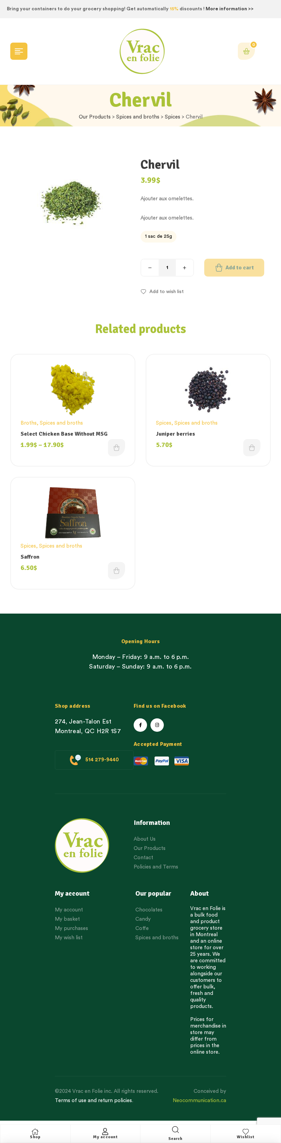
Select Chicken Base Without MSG (64, 433)
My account (105, 1137)
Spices (172, 117)
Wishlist (245, 1137)
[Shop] (35, 1131)
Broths (29, 423)
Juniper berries (175, 433)
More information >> (230, 9)
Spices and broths (137, 117)
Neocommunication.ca (199, 1100)
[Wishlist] (245, 1131)
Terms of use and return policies (93, 1100)
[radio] (158, 237)
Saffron (30, 556)
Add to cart (239, 267)
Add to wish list (166, 291)
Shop (35, 1137)
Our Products (95, 117)
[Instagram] (157, 725)
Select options (116, 447)
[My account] (105, 1131)
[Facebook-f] (140, 725)
